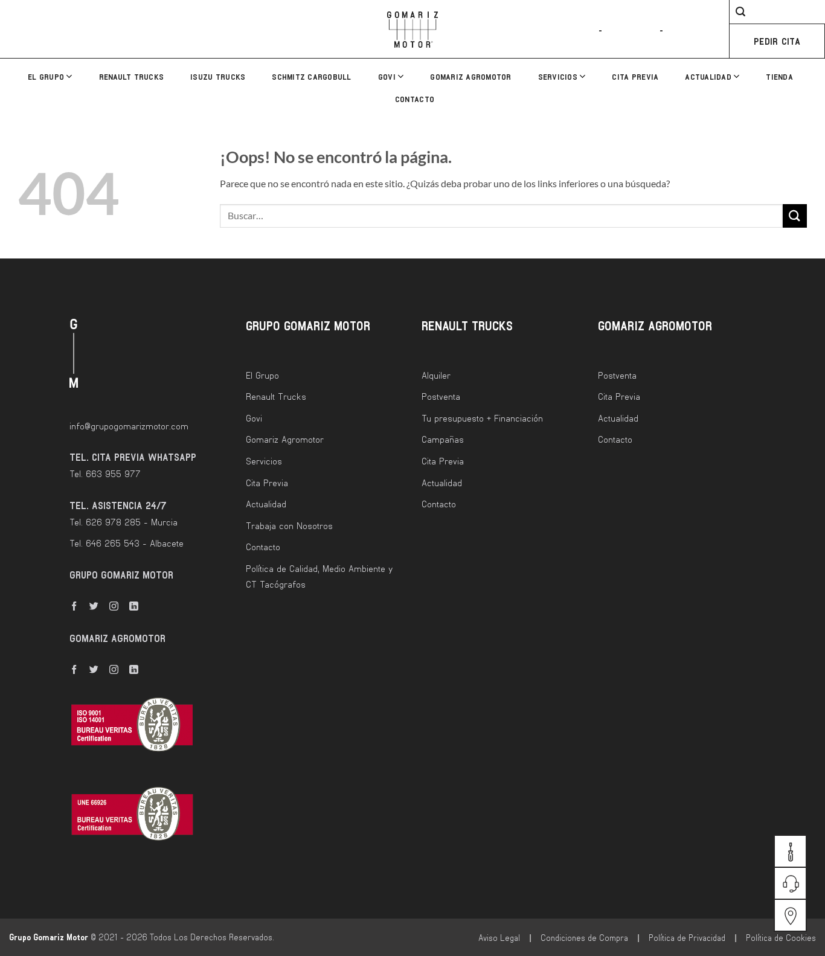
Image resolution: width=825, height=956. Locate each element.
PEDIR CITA (777, 41)
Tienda (779, 77)
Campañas (443, 439)
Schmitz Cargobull (311, 77)
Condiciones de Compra (584, 937)
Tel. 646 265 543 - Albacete (126, 542)
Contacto (414, 99)
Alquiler (436, 375)
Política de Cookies (781, 937)
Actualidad (708, 77)
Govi (387, 77)
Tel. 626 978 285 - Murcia (123, 521)
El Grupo (46, 77)
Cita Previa (635, 77)
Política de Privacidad (687, 937)
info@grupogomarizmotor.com (128, 425)
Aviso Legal (499, 937)
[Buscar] (735, 13)
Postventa (441, 396)
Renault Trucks (131, 77)
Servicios (557, 77)
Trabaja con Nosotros (289, 525)
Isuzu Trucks (217, 77)
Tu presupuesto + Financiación (482, 417)
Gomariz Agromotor (470, 77)
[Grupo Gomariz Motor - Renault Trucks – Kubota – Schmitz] (412, 29)
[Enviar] (795, 216)
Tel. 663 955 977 (105, 473)
